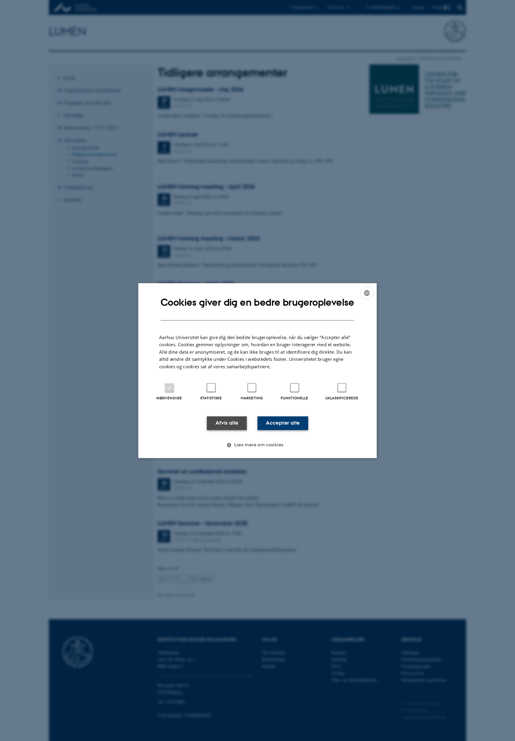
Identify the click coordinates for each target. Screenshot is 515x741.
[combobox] (367, 293)
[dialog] (257, 370)
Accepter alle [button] (283, 423)
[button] (257, 444)
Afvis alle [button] (226, 423)
